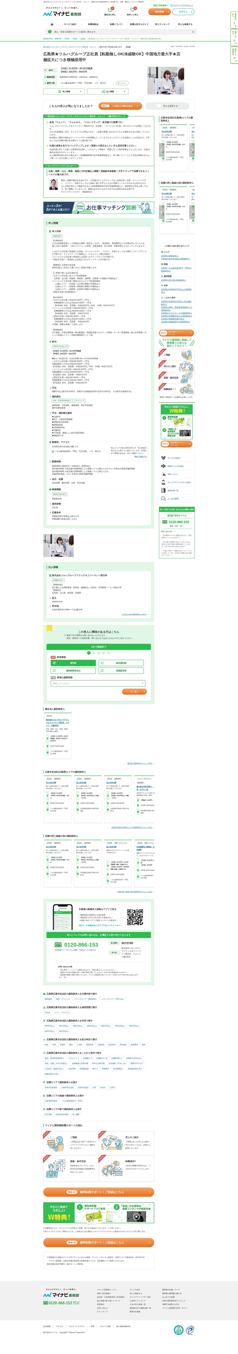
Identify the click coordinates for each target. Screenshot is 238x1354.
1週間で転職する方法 (170, 1304)
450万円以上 (92, 1026)
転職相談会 (93, 24)
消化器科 (123, 1045)
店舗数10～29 (101, 1058)
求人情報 (66, 91)
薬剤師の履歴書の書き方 (172, 1293)
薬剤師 (73, 663)
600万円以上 (134, 1026)
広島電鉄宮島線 (51, 1101)
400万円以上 (78, 1026)
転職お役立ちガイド (139, 24)
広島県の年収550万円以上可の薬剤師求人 (176, 303)
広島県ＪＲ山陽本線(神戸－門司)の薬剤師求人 (176, 269)
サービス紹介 (70, 24)
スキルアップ (79, 401)
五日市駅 (48, 1114)
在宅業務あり (118, 1069)
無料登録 (159, 11)
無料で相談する (140, 457)
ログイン (183, 11)
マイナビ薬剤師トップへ (107, 1290)
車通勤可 (105, 1069)
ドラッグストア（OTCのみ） (113, 999)
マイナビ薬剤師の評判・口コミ (174, 1308)
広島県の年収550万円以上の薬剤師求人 (176, 290)
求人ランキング (162, 24)
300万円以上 (50, 1026)
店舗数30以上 (58, 580)
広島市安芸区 (83, 1087)
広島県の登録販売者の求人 (172, 319)
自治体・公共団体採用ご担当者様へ (111, 1297)
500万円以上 (106, 1026)
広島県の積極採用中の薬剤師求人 (175, 322)
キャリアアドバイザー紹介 (140, 1297)
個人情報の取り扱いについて (108, 1301)
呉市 (94, 1087)
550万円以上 (120, 1026)
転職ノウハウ (116, 24)
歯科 (144, 1045)
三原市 (112, 1087)
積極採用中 (57, 236)
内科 (46, 1045)
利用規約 (100, 1304)
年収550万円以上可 (60, 346)
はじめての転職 (168, 1297)
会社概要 (46, 1326)
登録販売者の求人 (59, 494)
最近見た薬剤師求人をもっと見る (139, 763)
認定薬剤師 (121, 663)
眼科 (71, 1045)
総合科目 (112, 1045)
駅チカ (95, 1069)
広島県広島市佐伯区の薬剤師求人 (175, 259)
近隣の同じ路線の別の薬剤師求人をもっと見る (134, 892)
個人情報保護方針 (123, 1326)
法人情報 (110, 91)
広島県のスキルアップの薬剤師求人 (176, 313)
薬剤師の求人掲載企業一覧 (140, 1308)
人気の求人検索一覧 (138, 1304)
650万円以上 (50, 1031)
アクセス (123, 83)
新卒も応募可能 (98, 1063)
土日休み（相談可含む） (54, 1069)
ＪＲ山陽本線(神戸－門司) (71, 1101)
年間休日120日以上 (134, 1058)
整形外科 (89, 1045)
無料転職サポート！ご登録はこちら (96, 1192)
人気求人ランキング (138, 1301)
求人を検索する (185, 24)
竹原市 (103, 1087)
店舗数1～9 (87, 1058)
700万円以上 (64, 1031)
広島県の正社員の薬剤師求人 (173, 280)
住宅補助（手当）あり (118, 1063)
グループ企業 (105, 1326)
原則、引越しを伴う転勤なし (56, 1063)
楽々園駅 (76, 1114)
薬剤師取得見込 (73, 670)
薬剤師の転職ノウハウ (171, 1290)
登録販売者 (121, 670)
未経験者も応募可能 (80, 1063)
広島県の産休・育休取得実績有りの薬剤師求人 (176, 308)
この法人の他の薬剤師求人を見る (133, 614)
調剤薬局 (48, 999)
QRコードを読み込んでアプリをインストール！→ (100, 925)
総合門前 (72, 1069)
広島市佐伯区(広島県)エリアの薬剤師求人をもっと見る (131, 827)
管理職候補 (84, 1069)
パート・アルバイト (62, 1013)
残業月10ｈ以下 (137, 1063)
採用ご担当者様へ (161, 5)
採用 (92, 1326)
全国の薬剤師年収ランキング (173, 1301)
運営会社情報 (135, 1312)
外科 (54, 1045)
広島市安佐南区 (51, 1087)
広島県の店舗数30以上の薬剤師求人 (176, 316)
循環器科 (134, 1045)
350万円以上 (64, 1026)
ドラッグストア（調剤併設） (86, 999)
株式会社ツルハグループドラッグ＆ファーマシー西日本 (65, 47)
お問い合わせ (102, 1308)
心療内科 (101, 1045)
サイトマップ (102, 1312)
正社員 (47, 1013)
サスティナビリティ (77, 1326)
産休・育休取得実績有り (62, 401)
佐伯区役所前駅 (62, 1114)
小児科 (79, 1045)
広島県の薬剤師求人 (169, 256)
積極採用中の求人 (52, 1074)
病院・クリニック (63, 999)
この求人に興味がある (117, 106)
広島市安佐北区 (67, 1087)
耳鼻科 (62, 1045)
